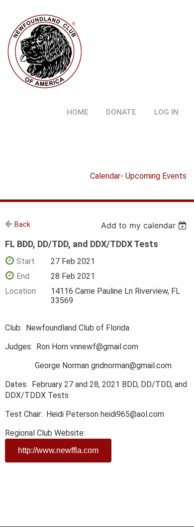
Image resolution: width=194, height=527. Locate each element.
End (22, 276)
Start (25, 261)
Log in (166, 112)
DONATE (121, 112)
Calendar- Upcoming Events (138, 176)
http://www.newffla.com (58, 450)
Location (20, 291)
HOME (78, 112)
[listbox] (145, 225)
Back (22, 224)
